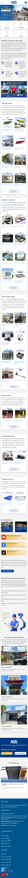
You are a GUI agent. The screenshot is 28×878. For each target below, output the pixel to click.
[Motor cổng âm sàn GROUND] (7, 372)
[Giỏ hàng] (26, 2)
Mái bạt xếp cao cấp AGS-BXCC (20, 185)
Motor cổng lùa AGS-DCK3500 (19, 325)
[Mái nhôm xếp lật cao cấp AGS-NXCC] (20, 159)
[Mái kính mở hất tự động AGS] (7, 219)
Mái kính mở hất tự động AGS (7, 227)
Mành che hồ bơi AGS (19, 503)
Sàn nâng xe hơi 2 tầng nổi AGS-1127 (7, 463)
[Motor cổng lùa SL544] (20, 335)
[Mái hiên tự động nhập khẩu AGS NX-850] (7, 140)
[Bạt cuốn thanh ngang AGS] (7, 496)
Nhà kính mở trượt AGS (7, 262)
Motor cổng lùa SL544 (19, 343)
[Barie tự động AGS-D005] (7, 413)
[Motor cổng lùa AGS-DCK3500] (20, 317)
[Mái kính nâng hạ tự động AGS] (7, 237)
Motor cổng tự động (5, 846)
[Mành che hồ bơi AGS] (20, 496)
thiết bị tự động (15, 46)
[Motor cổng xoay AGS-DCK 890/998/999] (7, 354)
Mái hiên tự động (5, 838)
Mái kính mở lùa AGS (19, 226)
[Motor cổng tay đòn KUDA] (20, 372)
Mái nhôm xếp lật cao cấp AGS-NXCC (20, 167)
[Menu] (2, 2)
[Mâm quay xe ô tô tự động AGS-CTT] (20, 455)
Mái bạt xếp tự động (6, 841)
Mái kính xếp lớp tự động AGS (20, 245)
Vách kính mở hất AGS (7, 281)
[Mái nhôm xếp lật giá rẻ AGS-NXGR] (7, 159)
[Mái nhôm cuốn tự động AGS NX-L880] (20, 274)
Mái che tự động (5, 835)
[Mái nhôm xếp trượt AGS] (7, 177)
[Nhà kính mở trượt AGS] (7, 255)
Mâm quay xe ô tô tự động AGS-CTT (19, 463)
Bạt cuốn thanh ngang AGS (7, 504)
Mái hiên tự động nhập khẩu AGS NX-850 (7, 148)
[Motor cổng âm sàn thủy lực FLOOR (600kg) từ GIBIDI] (20, 354)
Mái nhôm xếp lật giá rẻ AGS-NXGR (7, 167)
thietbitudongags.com (11, 825)
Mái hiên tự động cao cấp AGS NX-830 (7, 130)
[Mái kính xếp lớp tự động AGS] (20, 237)
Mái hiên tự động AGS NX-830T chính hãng (19, 130)
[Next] (26, 416)
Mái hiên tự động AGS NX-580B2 (19, 148)
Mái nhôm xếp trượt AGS (7, 184)
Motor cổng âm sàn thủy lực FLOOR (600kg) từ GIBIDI (20, 362)
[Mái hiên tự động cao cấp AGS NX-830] (7, 122)
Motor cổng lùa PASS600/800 (5, 343)
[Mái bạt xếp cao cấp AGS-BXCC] (20, 177)
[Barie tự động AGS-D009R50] (20, 413)
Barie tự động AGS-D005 (7, 419)
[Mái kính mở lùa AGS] (20, 219)
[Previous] (2, 416)
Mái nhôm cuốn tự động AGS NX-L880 (20, 282)
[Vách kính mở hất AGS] (7, 274)
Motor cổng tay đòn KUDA (20, 380)
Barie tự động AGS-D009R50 (19, 420)
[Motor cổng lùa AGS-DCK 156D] (7, 317)
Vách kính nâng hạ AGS (20, 262)
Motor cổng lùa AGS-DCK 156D (7, 325)
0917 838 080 (10, 813)
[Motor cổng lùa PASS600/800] (7, 335)
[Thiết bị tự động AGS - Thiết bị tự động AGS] (14, 2)
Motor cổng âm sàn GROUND (6, 380)
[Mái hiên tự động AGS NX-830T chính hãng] (20, 122)
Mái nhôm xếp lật (5, 843)
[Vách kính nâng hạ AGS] (20, 255)
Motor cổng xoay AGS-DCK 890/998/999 (7, 362)
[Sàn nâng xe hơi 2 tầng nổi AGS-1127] (7, 455)
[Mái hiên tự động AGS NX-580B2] (20, 140)
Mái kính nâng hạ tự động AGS (7, 245)
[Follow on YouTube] (7, 874)
